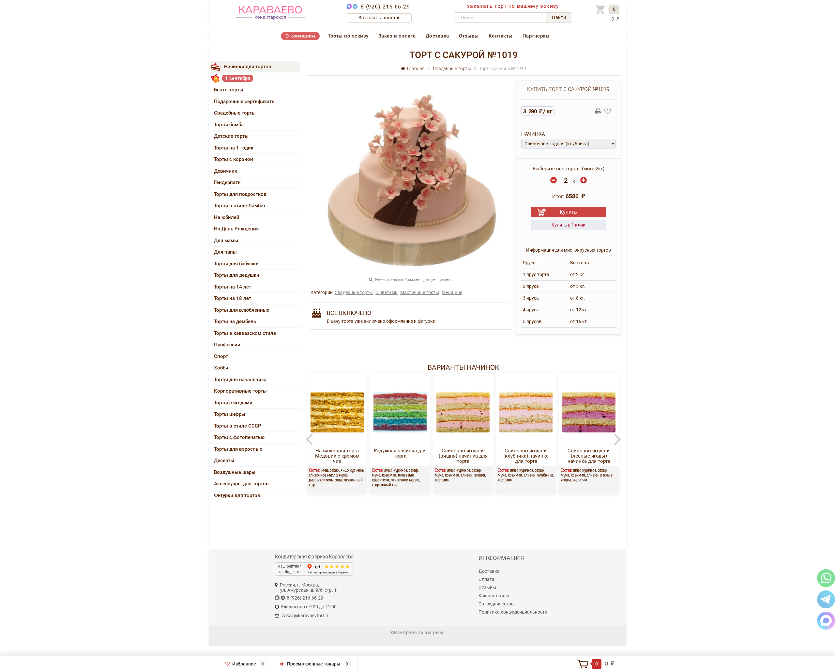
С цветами (386, 292)
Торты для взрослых (238, 449)
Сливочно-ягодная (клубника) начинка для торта (526, 456)
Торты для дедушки (236, 275)
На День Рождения (236, 229)
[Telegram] (826, 599)
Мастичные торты (419, 292)
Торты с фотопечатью (239, 437)
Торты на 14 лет (232, 287)
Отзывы (469, 36)
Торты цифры (229, 414)
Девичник (225, 171)
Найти (559, 17)
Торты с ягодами (233, 403)
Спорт (221, 356)
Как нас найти (493, 595)
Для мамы (226, 240)
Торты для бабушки (236, 264)
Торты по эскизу (348, 36)
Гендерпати (227, 182)
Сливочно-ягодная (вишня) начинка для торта (463, 456)
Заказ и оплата (397, 36)
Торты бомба (229, 125)
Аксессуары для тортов (241, 484)
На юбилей (226, 217)
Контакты (501, 36)
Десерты (224, 460)
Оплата (486, 579)
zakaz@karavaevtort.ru (306, 615)
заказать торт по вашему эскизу (513, 6)
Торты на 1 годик (233, 148)
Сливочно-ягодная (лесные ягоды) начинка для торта (589, 456)
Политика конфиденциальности (512, 612)
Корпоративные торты (240, 391)
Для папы (225, 252)
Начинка (533, 134)
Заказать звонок (379, 17)
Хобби (221, 368)
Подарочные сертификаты (245, 101)
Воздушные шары (234, 472)
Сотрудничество (496, 603)
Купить (568, 212)
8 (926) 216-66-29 (385, 7)
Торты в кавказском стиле (245, 333)
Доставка (437, 36)
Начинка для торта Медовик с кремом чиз (337, 456)
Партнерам (536, 36)
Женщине (452, 292)
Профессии (227, 345)
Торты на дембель (235, 321)
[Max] (826, 620)
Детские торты (231, 136)
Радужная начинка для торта (400, 453)
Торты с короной (233, 159)
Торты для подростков (240, 194)
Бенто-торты (228, 90)
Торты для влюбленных (241, 310)
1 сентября (237, 78)
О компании (300, 36)
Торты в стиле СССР (237, 426)
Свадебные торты (235, 113)
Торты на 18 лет (232, 298)
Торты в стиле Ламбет (240, 206)
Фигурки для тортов (237, 495)
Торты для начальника (240, 380)
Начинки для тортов (247, 67)
